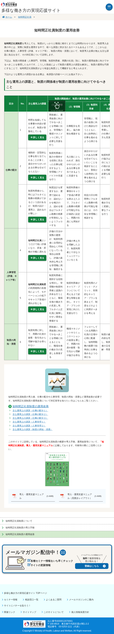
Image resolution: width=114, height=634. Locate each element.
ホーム (8, 17)
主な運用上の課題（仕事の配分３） (30, 418)
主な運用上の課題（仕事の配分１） (30, 410)
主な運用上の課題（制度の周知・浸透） (33, 429)
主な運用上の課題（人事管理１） (29, 422)
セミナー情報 (10, 599)
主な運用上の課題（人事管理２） (29, 426)
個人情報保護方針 (80, 612)
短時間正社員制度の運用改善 (31, 406)
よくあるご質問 (53, 599)
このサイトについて (54, 612)
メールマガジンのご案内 (81, 599)
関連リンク (9, 612)
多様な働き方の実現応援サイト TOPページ (25, 593)
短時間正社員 (24, 17)
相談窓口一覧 (31, 599)
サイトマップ (29, 612)
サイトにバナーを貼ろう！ (17, 605)
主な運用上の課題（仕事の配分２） (30, 414)
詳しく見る (38, 137)
